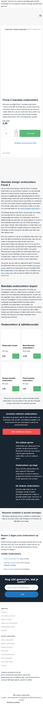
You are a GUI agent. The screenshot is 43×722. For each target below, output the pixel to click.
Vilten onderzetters (7, 640)
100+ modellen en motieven (21, 432)
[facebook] (17, 526)
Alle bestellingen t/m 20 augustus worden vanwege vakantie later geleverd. (21, 3)
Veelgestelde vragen (8, 627)
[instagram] (25, 526)
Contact (3, 612)
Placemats (4, 651)
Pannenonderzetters (8, 654)
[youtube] (21, 526)
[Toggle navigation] (32, 16)
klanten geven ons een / (25, 143)
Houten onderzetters (8, 643)
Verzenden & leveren (8, 616)
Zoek (22, 594)
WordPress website (13, 702)
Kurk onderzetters (7, 662)
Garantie (4, 630)
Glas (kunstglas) (6, 658)
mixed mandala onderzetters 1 (30, 208)
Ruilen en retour (6, 619)
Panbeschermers (7, 647)
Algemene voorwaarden (9, 623)
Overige (3, 665)
